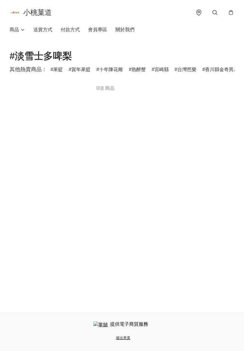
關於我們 (124, 29)
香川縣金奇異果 (221, 69)
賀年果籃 (80, 69)
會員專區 (97, 29)
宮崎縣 (161, 69)
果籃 (58, 69)
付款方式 (70, 29)
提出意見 (123, 338)
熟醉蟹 (139, 69)
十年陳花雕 (111, 69)
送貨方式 (42, 29)
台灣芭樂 (186, 69)
